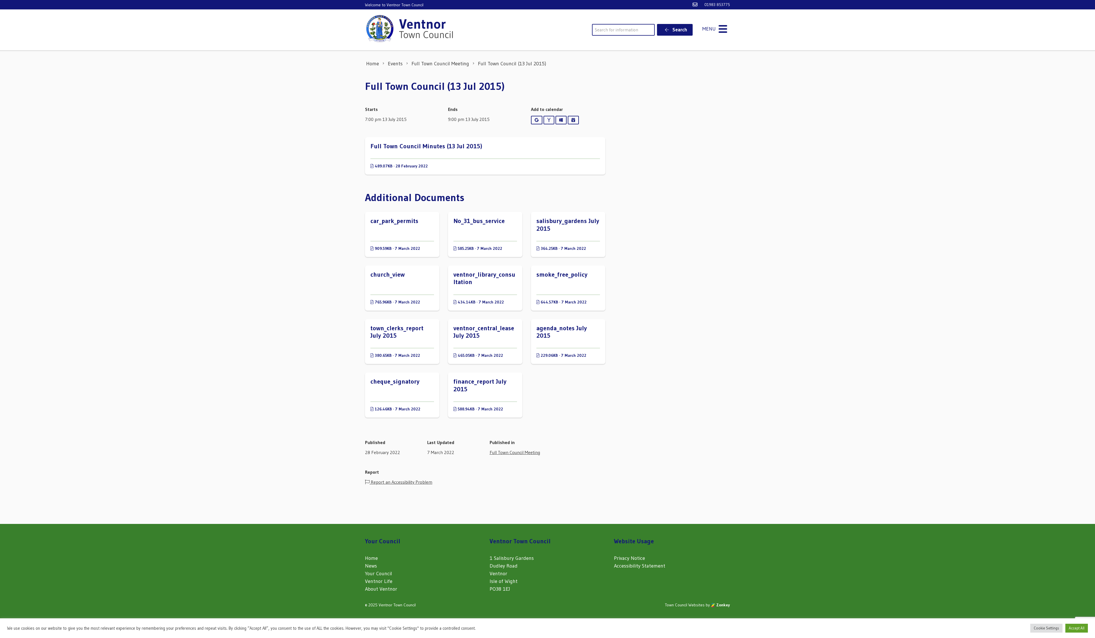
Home (371, 558)
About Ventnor (381, 589)
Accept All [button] (1076, 628)
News (371, 566)
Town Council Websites (685, 604)
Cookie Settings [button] (1046, 628)
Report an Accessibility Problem (401, 482)
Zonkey (722, 604)
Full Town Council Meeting (515, 452)
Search (679, 30)
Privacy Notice (629, 558)
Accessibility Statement (639, 566)
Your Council (378, 573)
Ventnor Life (378, 581)
